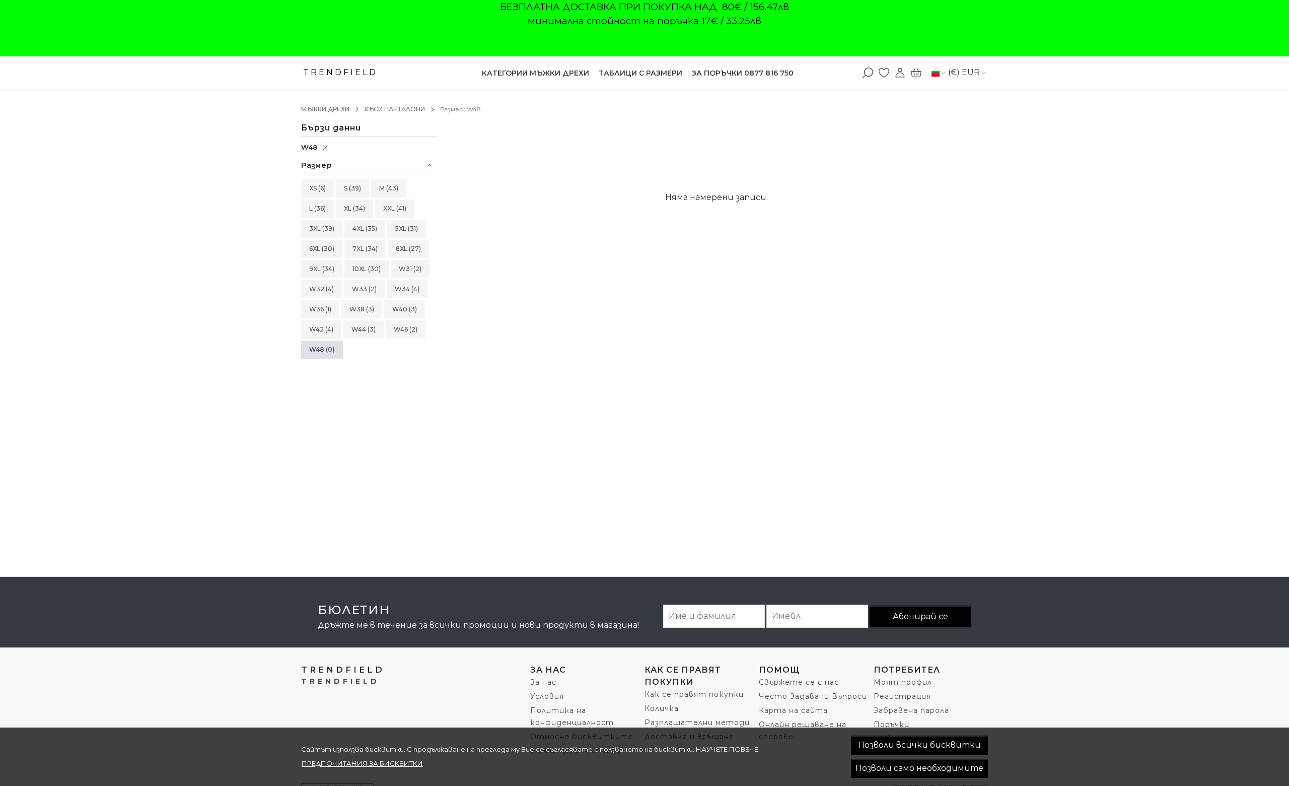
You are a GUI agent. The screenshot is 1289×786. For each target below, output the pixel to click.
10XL (360, 269)
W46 (401, 329)
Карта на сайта (793, 710)
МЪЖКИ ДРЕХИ (325, 109)
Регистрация (902, 696)
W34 (403, 289)
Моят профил (903, 682)
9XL (315, 269)
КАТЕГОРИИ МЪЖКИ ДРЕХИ (535, 73)
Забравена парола (911, 710)
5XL (401, 228)
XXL (389, 208)
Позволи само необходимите (919, 768)
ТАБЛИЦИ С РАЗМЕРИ (640, 73)
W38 (357, 309)
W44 (359, 329)
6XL (315, 248)
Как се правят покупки (694, 694)
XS (313, 188)
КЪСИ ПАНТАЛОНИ (395, 109)
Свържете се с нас (799, 682)
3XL (315, 228)
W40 (400, 309)
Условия (547, 696)
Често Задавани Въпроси (813, 696)
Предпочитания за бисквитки (362, 763)
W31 (406, 269)
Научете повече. (728, 749)
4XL (359, 228)
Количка (661, 708)
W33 (360, 289)
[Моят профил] (900, 73)
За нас (543, 682)
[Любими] (884, 73)
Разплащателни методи (697, 722)
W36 (317, 309)
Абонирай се (920, 616)
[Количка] (916, 73)
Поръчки (891, 724)
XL (348, 208)
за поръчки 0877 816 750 (743, 73)
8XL (402, 248)
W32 (317, 289)
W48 (309, 147)
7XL (359, 248)
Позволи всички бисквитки (919, 745)
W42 (317, 329)
